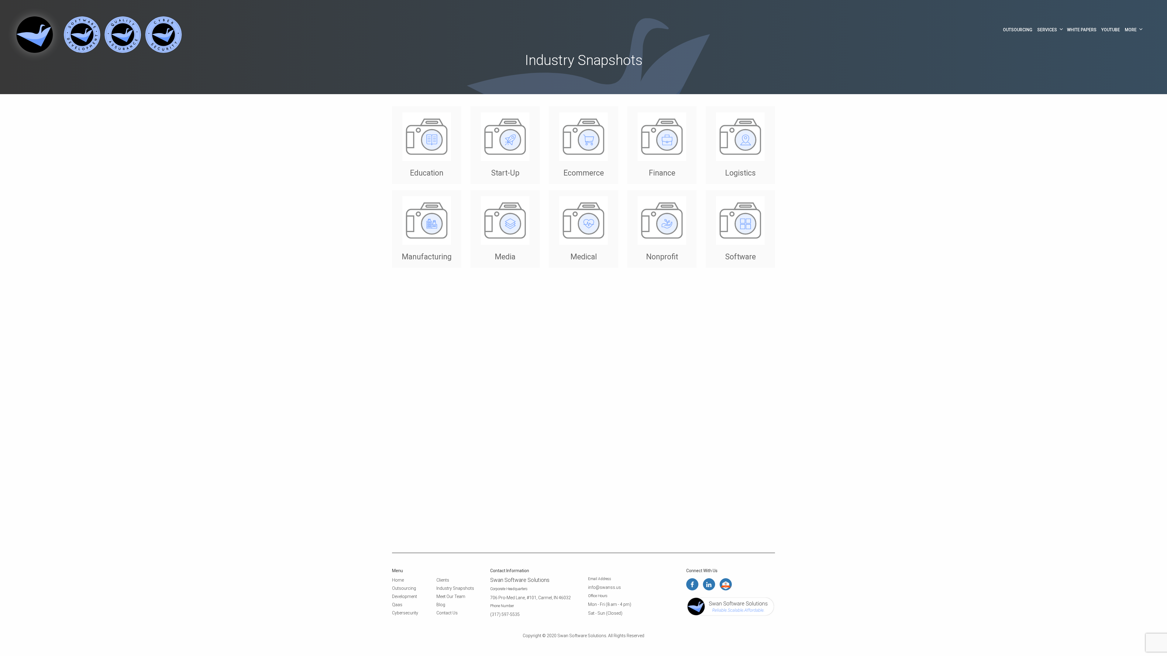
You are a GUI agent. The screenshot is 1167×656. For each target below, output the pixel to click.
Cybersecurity (405, 612)
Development (404, 596)
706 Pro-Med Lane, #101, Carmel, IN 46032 (530, 597)
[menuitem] (1017, 30)
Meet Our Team (450, 596)
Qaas (397, 604)
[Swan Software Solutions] (33, 34)
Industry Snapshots (455, 588)
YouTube (1110, 29)
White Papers (1081, 29)
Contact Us (447, 612)
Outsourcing (1017, 29)
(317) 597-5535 (505, 614)
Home (398, 580)
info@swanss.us (604, 587)
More (1131, 29)
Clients (442, 580)
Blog (440, 604)
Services (1047, 29)
